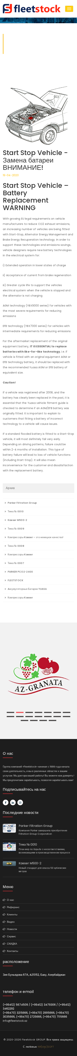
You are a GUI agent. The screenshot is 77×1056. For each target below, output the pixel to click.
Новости (11, 929)
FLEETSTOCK (15, 580)
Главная (12, 52)
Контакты (11, 951)
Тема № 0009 (15, 528)
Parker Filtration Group (22, 503)
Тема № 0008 (15, 546)
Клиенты (11, 914)
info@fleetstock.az (15, 1021)
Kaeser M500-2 (17, 520)
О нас (9, 900)
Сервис (10, 936)
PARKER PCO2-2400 (20, 571)
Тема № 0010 (15, 511)
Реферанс (12, 907)
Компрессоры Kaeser (20, 554)
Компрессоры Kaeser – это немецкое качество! (35, 537)
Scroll (72, 1047)
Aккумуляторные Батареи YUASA (27, 589)
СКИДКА (11, 944)
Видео (10, 922)
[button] (10, 712)
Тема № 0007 (15, 563)
